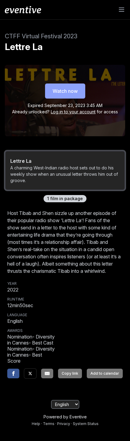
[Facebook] (13, 373)
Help (36, 423)
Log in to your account (73, 111)
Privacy (63, 423)
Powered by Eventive (65, 416)
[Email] (47, 373)
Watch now (65, 91)
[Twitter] (30, 373)
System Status (86, 423)
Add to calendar (104, 373)
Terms (48, 423)
